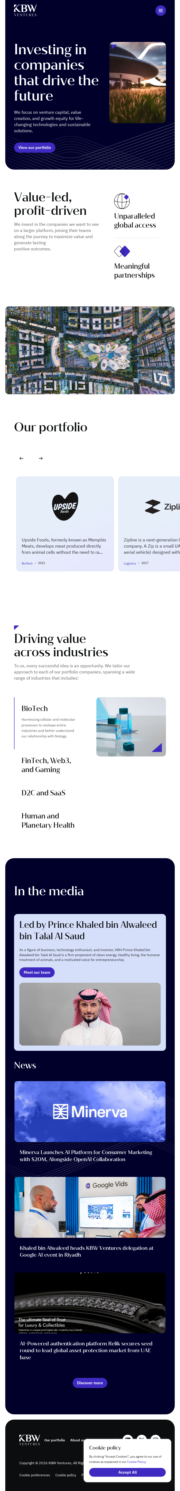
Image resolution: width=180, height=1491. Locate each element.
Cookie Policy (136, 1462)
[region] (123, 1460)
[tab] (48, 723)
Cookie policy (65, 1475)
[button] (41, 458)
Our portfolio (54, 1440)
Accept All (127, 1472)
